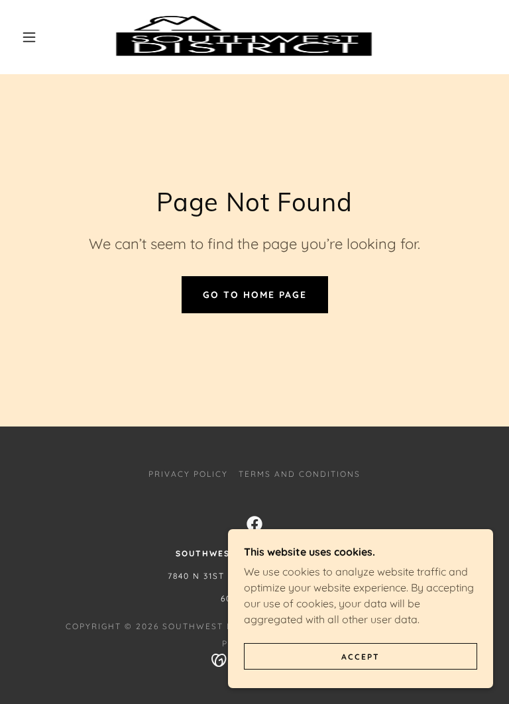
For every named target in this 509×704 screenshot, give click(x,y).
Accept (360, 657)
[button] (29, 37)
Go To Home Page (255, 295)
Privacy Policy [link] (188, 474)
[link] (244, 37)
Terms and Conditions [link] (300, 474)
